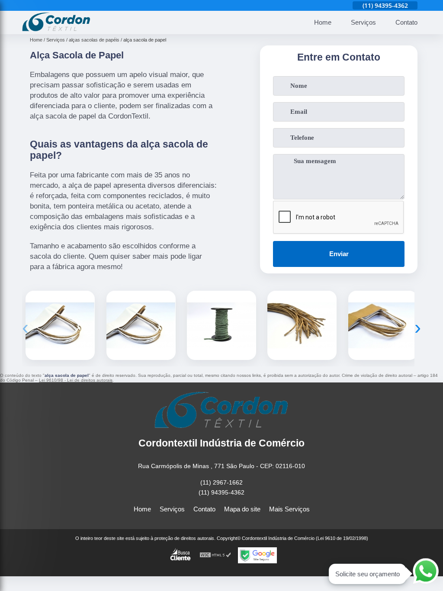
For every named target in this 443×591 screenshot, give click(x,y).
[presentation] (25, 327)
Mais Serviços (289, 509)
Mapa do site (242, 509)
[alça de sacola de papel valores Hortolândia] (382, 325)
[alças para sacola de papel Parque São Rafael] (302, 325)
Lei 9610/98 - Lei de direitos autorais (75, 380)
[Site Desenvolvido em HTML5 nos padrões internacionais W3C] (215, 555)
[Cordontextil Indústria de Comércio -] (56, 29)
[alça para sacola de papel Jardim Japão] (221, 325)
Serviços (363, 22)
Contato (406, 22)
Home (322, 22)
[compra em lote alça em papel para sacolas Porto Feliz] (60, 325)
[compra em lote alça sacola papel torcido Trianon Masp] (141, 325)
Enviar (339, 253)
